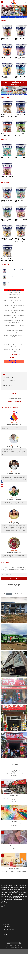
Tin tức (14, 945)
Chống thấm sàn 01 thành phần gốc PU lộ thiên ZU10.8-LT (20, 240)
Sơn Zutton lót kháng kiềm (9, 380)
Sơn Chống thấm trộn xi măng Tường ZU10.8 (7, 239)
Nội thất (22, 594)
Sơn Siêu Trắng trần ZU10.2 (20, 39)
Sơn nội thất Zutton (8, 377)
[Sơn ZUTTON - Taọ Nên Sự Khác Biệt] (14, 2)
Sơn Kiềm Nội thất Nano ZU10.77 (7, 177)
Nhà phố (16, 594)
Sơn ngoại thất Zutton (8, 385)
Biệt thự (9, 594)
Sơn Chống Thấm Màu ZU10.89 (20, 115)
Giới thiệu (9, 945)
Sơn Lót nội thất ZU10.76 (5, 158)
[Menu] (2, 2)
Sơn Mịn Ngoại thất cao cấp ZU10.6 (20, 134)
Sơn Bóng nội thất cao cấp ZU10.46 (20, 58)
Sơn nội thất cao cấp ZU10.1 (20, 77)
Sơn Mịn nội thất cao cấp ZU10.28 (6, 77)
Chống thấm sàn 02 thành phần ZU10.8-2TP (7, 259)
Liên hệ (18, 945)
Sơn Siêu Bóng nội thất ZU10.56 (6, 39)
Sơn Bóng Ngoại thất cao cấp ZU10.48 (6, 134)
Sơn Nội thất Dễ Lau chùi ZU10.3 (6, 58)
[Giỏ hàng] (26, 2)
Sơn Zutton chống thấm (9, 383)
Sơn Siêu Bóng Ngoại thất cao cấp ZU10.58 (6, 115)
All (4, 594)
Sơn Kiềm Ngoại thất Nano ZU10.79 (20, 158)
